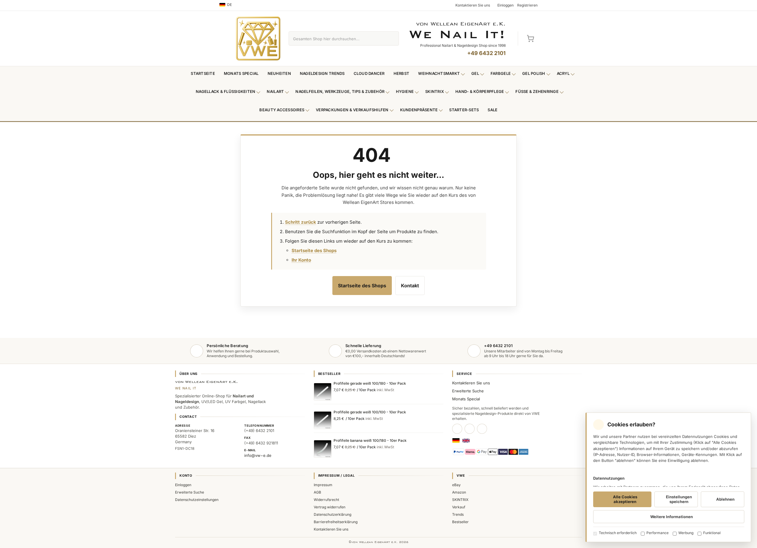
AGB (317, 492)
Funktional (712, 533)
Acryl (563, 73)
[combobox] (337, 38)
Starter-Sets (464, 109)
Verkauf (458, 507)
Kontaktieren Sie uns (471, 383)
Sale (492, 109)
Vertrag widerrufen (329, 507)
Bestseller (460, 522)
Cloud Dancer (369, 73)
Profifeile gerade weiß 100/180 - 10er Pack (370, 383)
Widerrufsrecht (326, 499)
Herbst (402, 73)
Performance (657, 533)
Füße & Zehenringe (537, 91)
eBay (456, 485)
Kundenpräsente (419, 109)
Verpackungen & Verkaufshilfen (352, 109)
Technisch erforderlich (618, 533)
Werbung (685, 533)
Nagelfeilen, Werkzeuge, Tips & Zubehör (339, 91)
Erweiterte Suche (468, 391)
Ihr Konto (301, 260)
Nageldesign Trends (322, 73)
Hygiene (405, 91)
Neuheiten (279, 73)
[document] (668, 477)
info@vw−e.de (257, 455)
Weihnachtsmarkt (439, 73)
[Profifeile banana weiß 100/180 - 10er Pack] (322, 449)
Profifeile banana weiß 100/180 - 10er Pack (370, 440)
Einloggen (183, 485)
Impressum (323, 485)
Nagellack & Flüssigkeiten (225, 91)
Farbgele (501, 73)
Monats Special (241, 73)
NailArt (275, 91)
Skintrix (434, 91)
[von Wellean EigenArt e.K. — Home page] (258, 38)
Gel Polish (533, 73)
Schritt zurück (300, 222)
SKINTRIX (460, 499)
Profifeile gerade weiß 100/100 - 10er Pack (370, 412)
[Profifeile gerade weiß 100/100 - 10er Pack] (322, 420)
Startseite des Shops (314, 250)
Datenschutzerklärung (332, 514)
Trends (458, 514)
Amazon (459, 492)
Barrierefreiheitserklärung (336, 522)
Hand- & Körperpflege (479, 91)
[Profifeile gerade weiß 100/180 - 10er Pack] (322, 392)
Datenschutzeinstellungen (197, 499)
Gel (475, 73)
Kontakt (410, 285)
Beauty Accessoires (281, 109)
